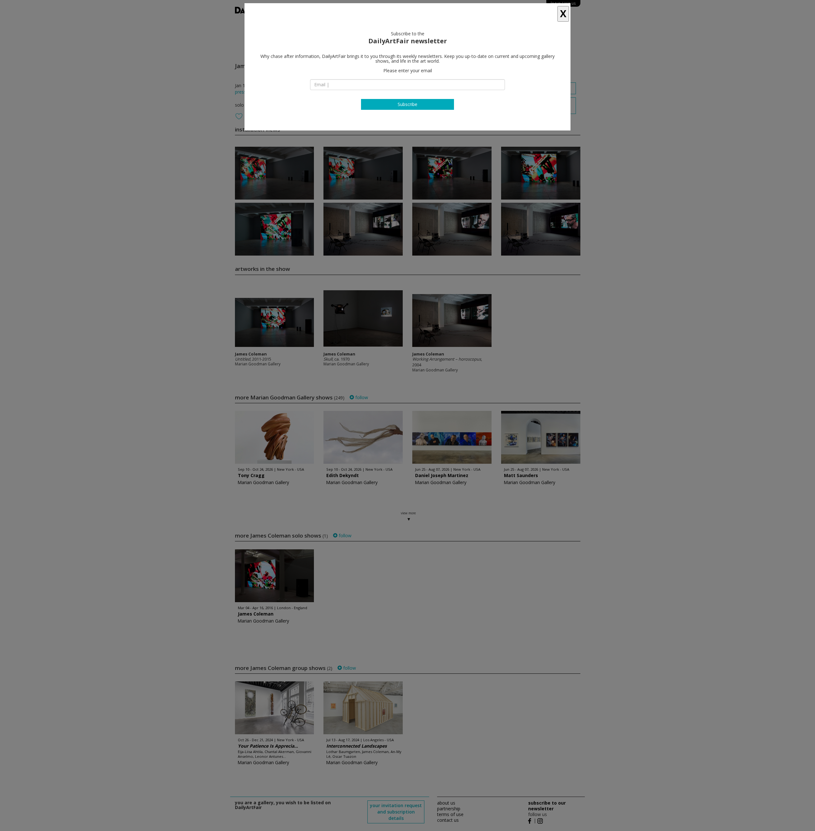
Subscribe (407, 104)
